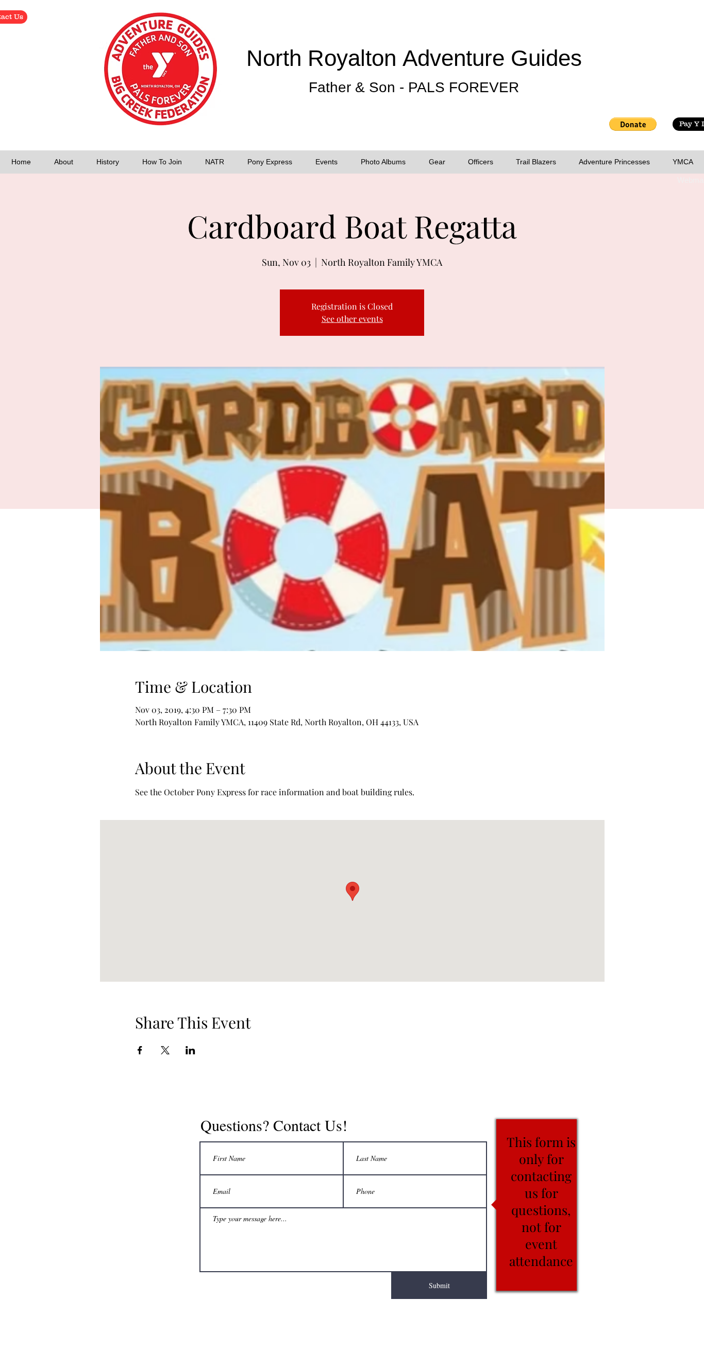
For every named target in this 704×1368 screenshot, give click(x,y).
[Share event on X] (165, 1050)
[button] (633, 124)
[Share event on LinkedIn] (190, 1050)
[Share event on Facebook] (140, 1050)
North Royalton (324, 58)
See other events (352, 318)
